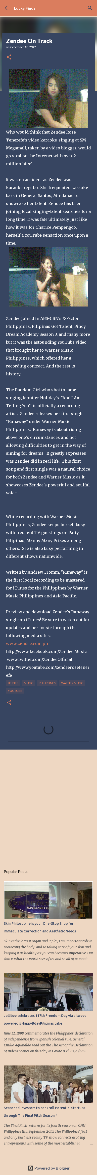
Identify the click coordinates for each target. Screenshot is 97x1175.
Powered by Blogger (52, 1168)
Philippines (47, 683)
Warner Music (72, 683)
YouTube (15, 691)
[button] (9, 57)
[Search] (90, 8)
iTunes (13, 683)
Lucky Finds (25, 8)
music (28, 683)
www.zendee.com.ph (27, 643)
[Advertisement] (48, 805)
